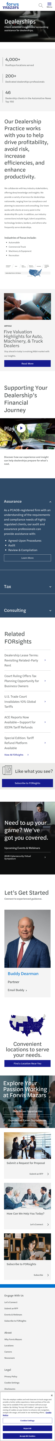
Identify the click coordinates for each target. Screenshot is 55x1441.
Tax (7, 586)
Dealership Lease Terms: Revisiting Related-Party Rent (21, 660)
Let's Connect (10, 1302)
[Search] (40, 5)
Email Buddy (16, 990)
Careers (8, 1351)
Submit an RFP (11, 1308)
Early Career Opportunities (27, 1111)
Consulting (15, 610)
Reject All (27, 1428)
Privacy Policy (10, 1376)
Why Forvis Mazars (13, 1339)
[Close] (52, 1395)
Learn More (27, 557)
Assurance (13, 501)
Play (9, 428)
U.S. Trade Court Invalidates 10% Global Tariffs (20, 701)
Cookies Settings (27, 1420)
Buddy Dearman (23, 973)
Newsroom (9, 1357)
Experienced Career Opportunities (28, 1120)
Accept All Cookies (27, 1436)
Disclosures (9, 1388)
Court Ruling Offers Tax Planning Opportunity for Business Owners (21, 681)
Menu (49, 6)
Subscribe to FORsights (27, 783)
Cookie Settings (11, 1382)
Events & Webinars (13, 1314)
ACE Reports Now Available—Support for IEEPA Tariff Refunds (20, 722)
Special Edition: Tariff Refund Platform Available (19, 743)
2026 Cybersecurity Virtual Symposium (17, 857)
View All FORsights (13, 754)
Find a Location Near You (27, 1063)
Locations (8, 1345)
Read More (27, 363)
